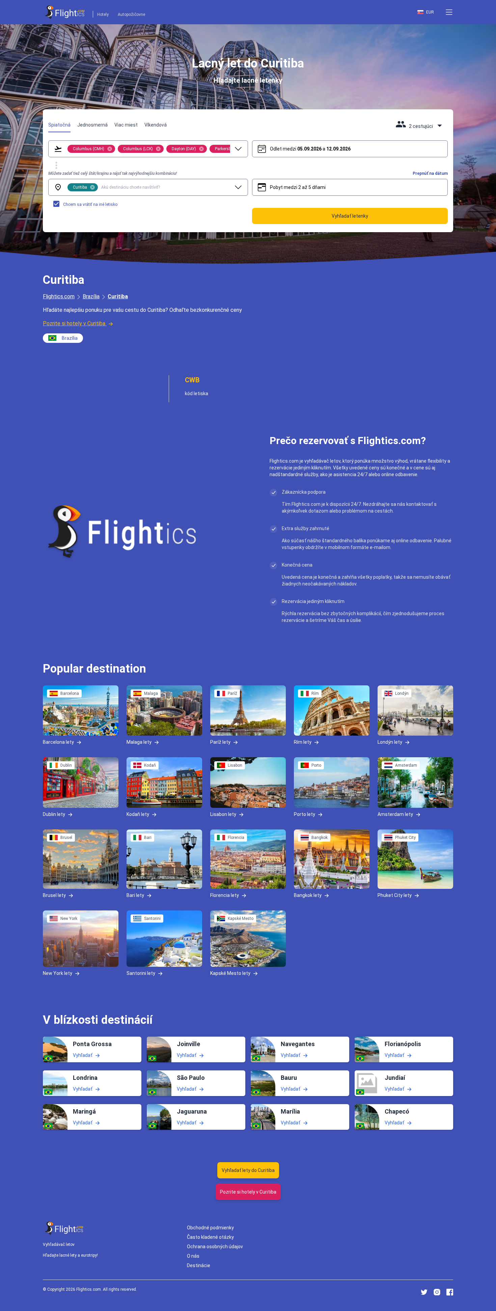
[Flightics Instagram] (437, 1292)
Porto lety (304, 814)
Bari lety (135, 895)
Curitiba (118, 296)
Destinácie (198, 1265)
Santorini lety (141, 973)
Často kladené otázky (210, 1237)
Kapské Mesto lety (230, 973)
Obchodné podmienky (210, 1227)
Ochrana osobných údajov (215, 1246)
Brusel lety (54, 895)
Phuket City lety (395, 895)
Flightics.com (59, 296)
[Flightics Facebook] (449, 1292)
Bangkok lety (308, 895)
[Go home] (64, 1228)
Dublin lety (54, 814)
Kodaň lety (138, 814)
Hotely (103, 14)
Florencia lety (224, 895)
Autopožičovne (131, 14)
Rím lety (302, 742)
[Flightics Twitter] (424, 1292)
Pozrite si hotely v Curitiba (74, 323)
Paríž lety (220, 742)
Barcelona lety (58, 742)
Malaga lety (139, 742)
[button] (449, 12)
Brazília (91, 296)
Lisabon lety (223, 814)
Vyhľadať (82, 1055)
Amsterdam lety (395, 814)
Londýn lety (390, 742)
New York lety (57, 973)
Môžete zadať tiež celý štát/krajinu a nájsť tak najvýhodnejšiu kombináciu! (112, 173)
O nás (193, 1256)
